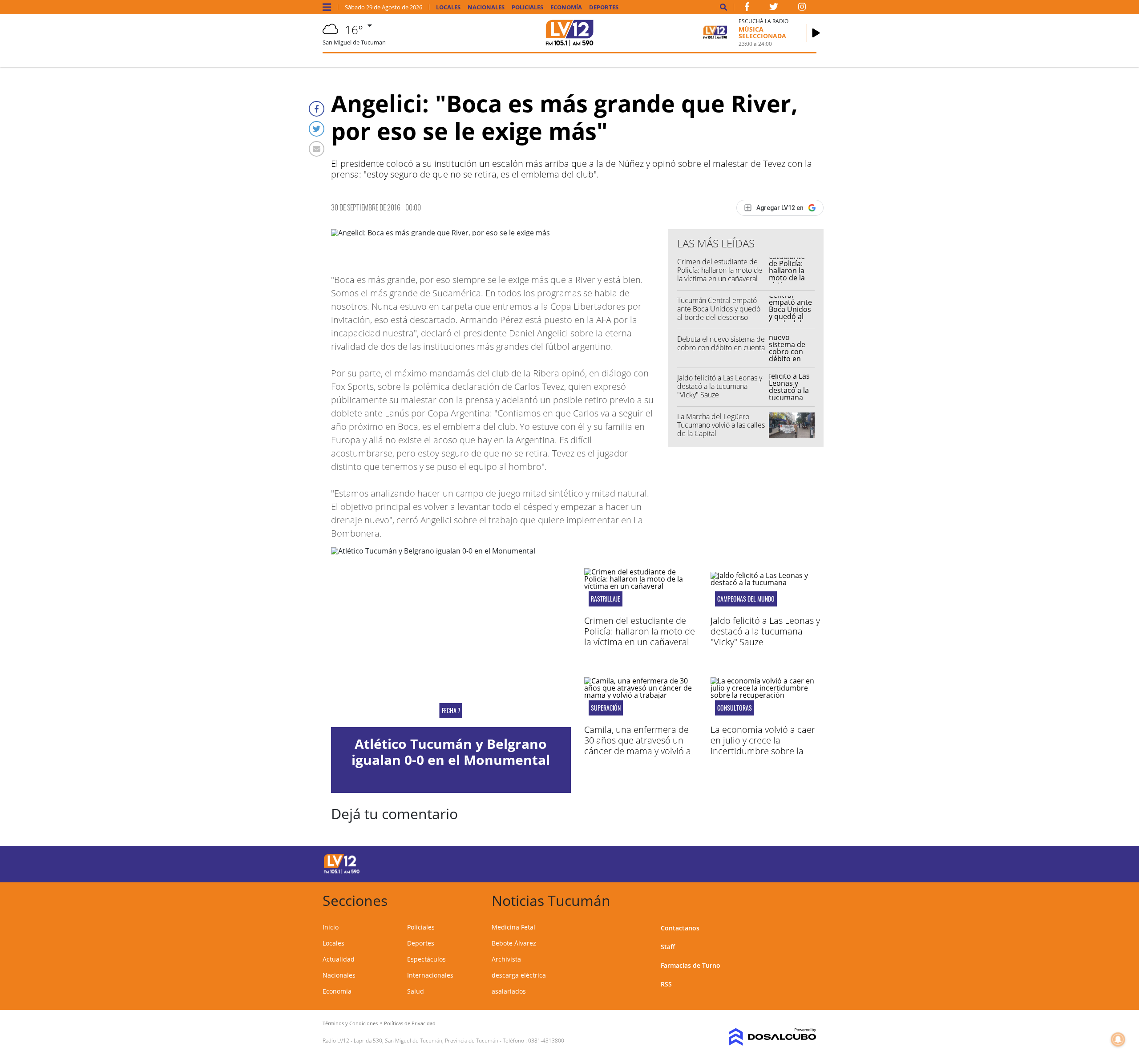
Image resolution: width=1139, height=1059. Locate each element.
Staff (668, 946)
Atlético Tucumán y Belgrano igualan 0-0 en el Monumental (450, 752)
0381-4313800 (546, 1040)
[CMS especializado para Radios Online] (759, 1037)
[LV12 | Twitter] (773, 8)
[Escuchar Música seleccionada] (816, 32)
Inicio (331, 927)
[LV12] (342, 872)
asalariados (509, 991)
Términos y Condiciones (350, 1023)
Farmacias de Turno (690, 965)
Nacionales (486, 7)
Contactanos (680, 928)
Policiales (527, 7)
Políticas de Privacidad (410, 1023)
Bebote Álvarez (514, 943)
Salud (415, 991)
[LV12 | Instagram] (802, 8)
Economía (566, 7)
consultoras (734, 708)
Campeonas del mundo (746, 599)
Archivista (506, 959)
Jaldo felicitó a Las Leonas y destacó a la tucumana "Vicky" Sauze (719, 386)
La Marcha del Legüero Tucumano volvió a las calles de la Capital (721, 425)
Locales (448, 7)
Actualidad (339, 959)
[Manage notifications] (1118, 1039)
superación (606, 708)
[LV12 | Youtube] (753, 862)
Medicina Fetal (513, 927)
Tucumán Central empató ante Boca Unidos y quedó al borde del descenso (718, 308)
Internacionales (430, 975)
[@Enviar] (316, 149)
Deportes (603, 7)
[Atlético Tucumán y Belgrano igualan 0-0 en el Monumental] (451, 637)
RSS (666, 984)
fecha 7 (451, 710)
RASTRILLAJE (605, 599)
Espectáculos (426, 959)
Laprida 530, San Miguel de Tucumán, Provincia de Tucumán (426, 1040)
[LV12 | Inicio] (806, 899)
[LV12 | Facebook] (747, 8)
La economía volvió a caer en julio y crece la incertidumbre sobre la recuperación (763, 746)
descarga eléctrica (519, 975)
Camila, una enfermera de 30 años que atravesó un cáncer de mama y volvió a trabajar (637, 746)
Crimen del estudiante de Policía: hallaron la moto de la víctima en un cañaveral (719, 270)
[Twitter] (316, 129)
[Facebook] (316, 109)
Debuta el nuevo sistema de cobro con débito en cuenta (721, 343)
